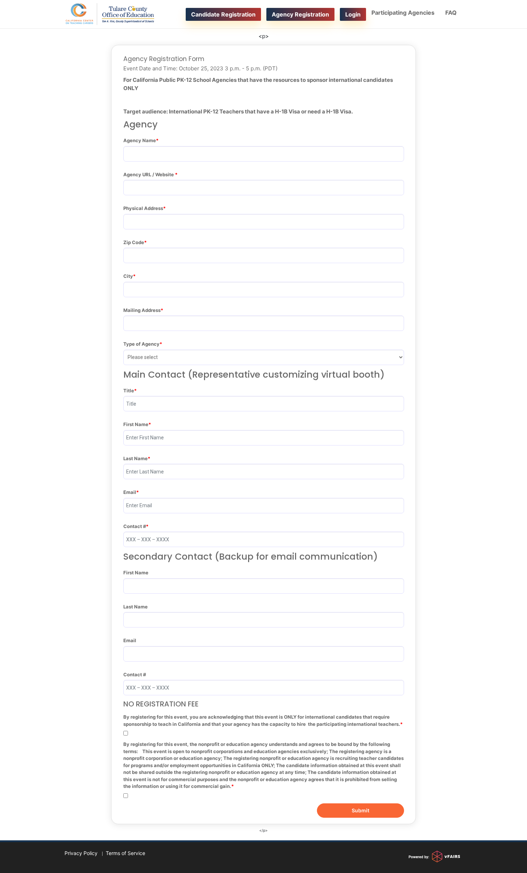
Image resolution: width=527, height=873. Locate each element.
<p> (263, 36)
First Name (135, 424)
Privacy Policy (81, 853)
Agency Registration (300, 14)
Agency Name (139, 140)
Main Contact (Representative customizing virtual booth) (254, 374)
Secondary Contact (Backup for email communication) (250, 556)
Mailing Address (142, 310)
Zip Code (133, 242)
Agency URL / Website (149, 174)
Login (353, 14)
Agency (140, 124)
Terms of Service (125, 853)
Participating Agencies (403, 12)
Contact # (134, 526)
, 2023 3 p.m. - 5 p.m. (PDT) (200, 68)
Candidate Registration (223, 14)
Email (129, 492)
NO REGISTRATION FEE (161, 704)
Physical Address (143, 208)
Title (128, 390)
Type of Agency (141, 344)
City (128, 276)
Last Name (135, 458)
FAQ (451, 12)
